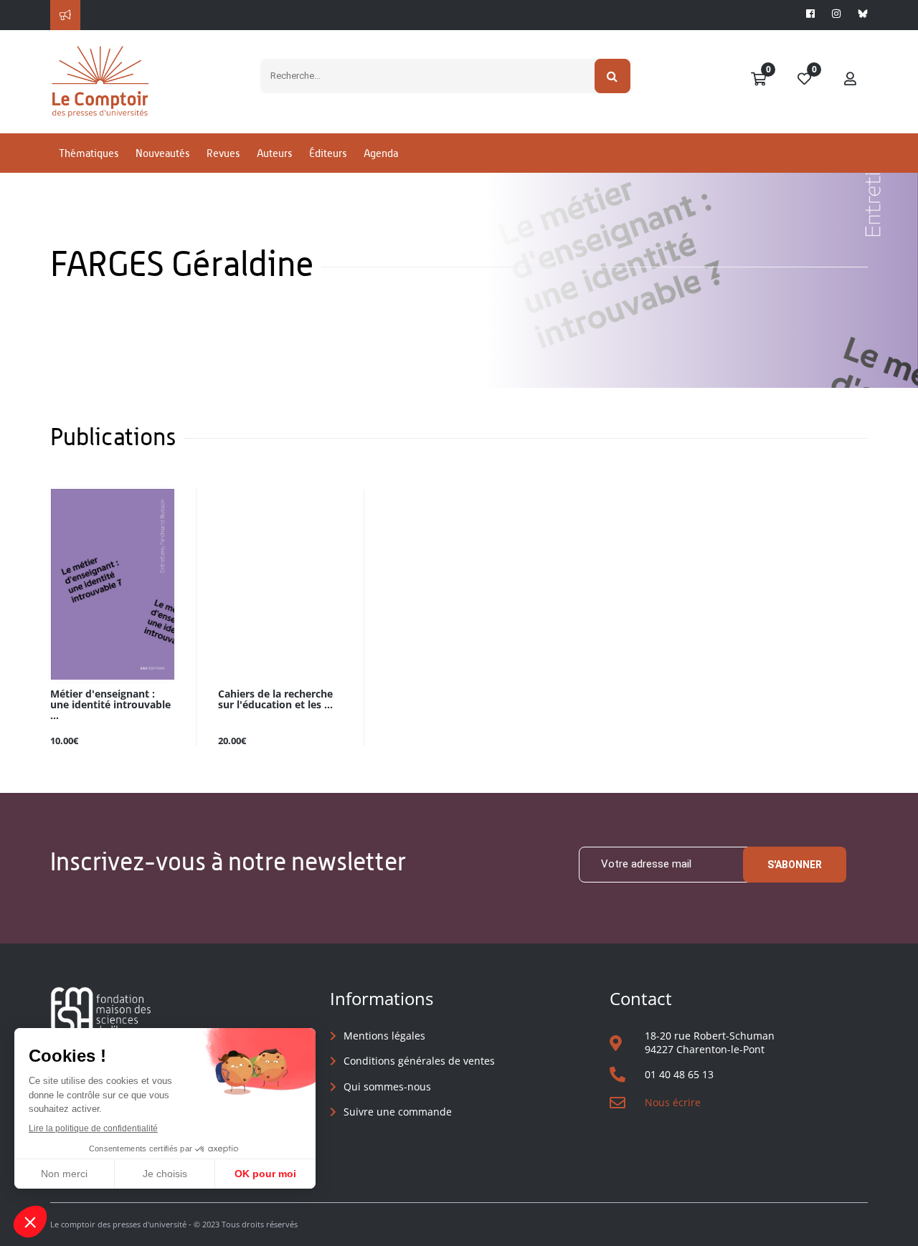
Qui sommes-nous (387, 1086)
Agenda (381, 153)
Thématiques (88, 153)
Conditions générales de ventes (419, 1060)
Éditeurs (327, 153)
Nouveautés (162, 153)
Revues (223, 153)
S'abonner (794, 864)
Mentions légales (384, 1035)
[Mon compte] (850, 79)
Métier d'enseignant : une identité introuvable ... (110, 705)
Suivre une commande (398, 1111)
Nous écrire (673, 1102)
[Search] (613, 76)
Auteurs (274, 153)
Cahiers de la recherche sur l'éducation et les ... (275, 699)
